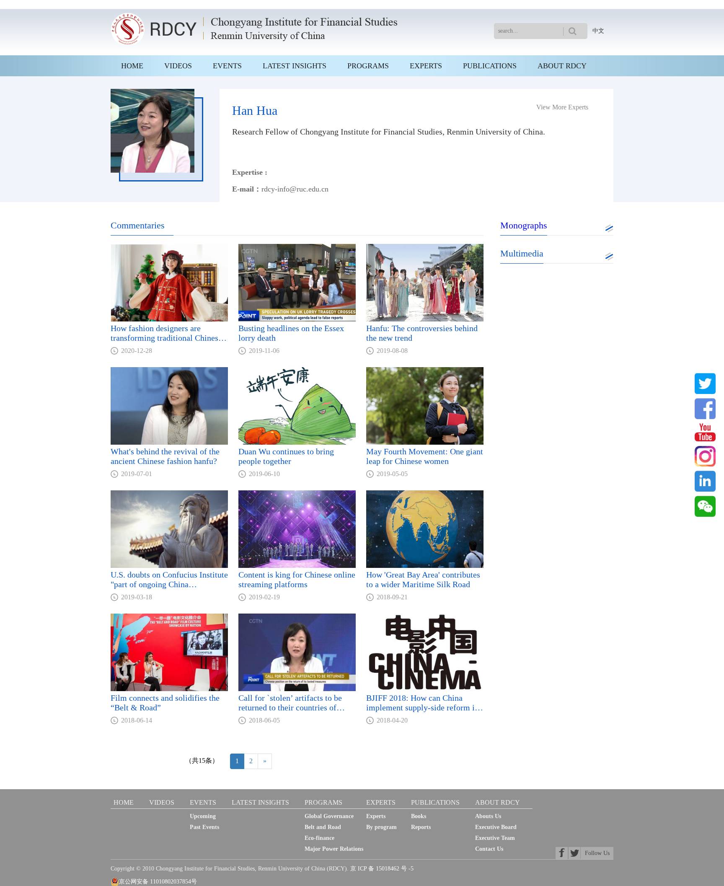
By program (381, 827)
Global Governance (329, 816)
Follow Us (597, 853)
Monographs (523, 225)
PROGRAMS (368, 66)
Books (418, 816)
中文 (598, 31)
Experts (375, 816)
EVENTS (227, 66)
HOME (132, 66)
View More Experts (562, 107)
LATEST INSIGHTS (294, 66)
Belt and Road (323, 827)
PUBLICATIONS (490, 66)
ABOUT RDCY (562, 66)
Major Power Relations (334, 849)
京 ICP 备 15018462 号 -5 (382, 868)
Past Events (204, 827)
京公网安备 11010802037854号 (158, 881)
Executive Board (496, 827)
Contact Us (489, 849)
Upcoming (203, 816)
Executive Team (495, 838)
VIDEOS (178, 66)
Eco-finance (319, 838)
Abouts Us (488, 816)
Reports (421, 827)
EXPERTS (426, 66)
